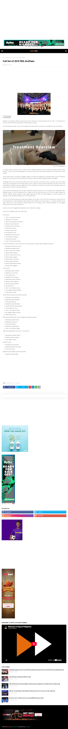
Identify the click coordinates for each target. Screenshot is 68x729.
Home (4, 57)
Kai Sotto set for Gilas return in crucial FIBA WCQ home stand (26, 698)
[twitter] (50, 512)
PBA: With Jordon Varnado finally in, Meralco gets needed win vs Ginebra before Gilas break (34, 684)
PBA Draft (9, 57)
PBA (13, 383)
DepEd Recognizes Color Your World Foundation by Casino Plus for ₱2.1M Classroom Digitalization (36, 670)
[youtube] (50, 515)
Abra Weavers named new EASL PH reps (20, 677)
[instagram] (18, 515)
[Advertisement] (34, 79)
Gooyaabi (27, 726)
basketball (8, 383)
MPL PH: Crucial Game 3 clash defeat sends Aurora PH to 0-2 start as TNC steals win (32, 691)
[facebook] (18, 512)
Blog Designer (14, 726)
